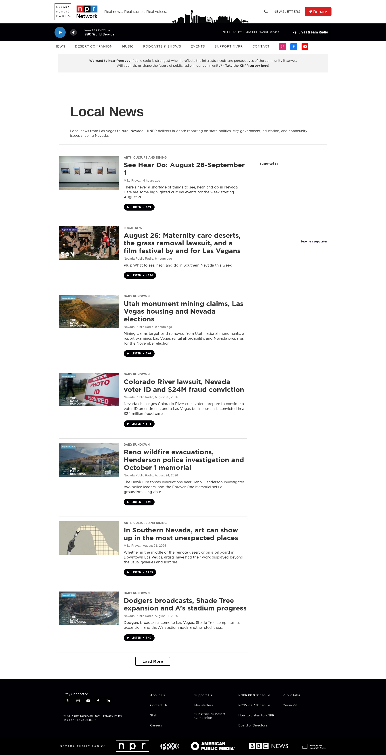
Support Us (203, 695)
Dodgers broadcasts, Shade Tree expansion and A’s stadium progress (185, 604)
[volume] (73, 32)
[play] (60, 32)
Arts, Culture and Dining (145, 157)
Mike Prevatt (132, 180)
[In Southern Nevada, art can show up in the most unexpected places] (89, 538)
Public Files (291, 695)
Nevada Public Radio (138, 258)
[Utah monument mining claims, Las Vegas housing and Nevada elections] (89, 311)
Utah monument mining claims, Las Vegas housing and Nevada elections (183, 311)
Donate (320, 11)
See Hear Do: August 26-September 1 (184, 168)
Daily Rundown (137, 296)
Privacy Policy (112, 716)
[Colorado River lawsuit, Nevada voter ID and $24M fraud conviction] (89, 389)
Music (128, 46)
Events (198, 46)
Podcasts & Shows (162, 46)
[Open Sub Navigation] (69, 46)
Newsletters (287, 11)
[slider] (80, 32)
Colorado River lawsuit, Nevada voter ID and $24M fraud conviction (184, 385)
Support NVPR (229, 46)
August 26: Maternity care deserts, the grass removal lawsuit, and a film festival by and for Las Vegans (182, 243)
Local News (134, 228)
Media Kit (290, 705)
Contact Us (159, 705)
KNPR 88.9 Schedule (254, 695)
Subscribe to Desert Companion (209, 716)
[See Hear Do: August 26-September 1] (89, 172)
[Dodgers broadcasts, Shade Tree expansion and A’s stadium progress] (89, 608)
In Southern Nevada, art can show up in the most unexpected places (181, 533)
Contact (261, 46)
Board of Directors (252, 725)
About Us (157, 695)
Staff (153, 715)
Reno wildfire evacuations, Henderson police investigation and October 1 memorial (184, 459)
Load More (153, 661)
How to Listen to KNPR (256, 715)
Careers (156, 725)
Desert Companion (94, 46)
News (60, 46)
